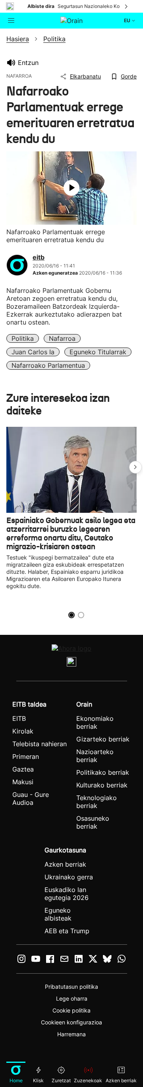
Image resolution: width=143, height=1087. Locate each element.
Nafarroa (62, 338)
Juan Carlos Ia (33, 352)
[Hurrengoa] (126, 6)
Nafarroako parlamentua (48, 365)
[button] (135, 467)
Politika (23, 338)
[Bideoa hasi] (71, 188)
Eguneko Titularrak (98, 352)
